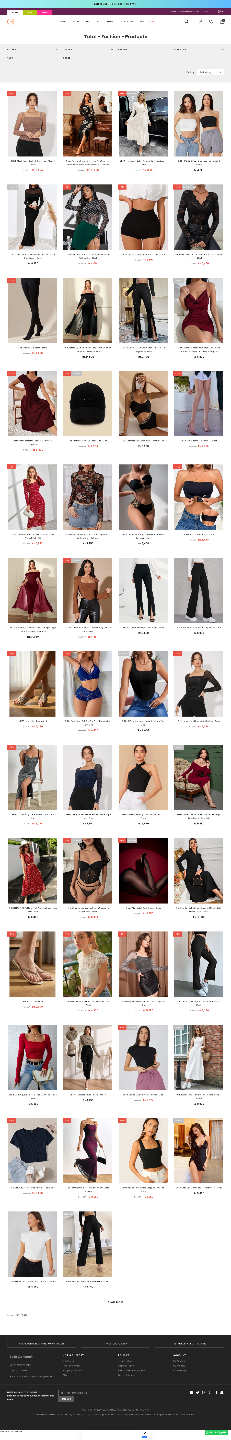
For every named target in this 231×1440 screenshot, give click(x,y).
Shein (44, 13)
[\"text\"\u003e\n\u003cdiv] (143, 224)
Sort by (190, 72)
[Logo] (10, 21)
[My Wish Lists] (211, 23)
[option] (42, 1344)
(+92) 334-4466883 (203, 12)
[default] (144, 1437)
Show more (115, 1302)
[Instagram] (203, 1393)
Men (30, 13)
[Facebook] (191, 1393)
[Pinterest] (209, 1393)
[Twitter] (197, 1393)
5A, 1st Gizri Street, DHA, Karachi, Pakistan (32, 1376)
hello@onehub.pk (21, 1364)
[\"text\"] (32, 132)
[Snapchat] (221, 1393)
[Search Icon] (188, 22)
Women (14, 13)
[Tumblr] (215, 1393)
